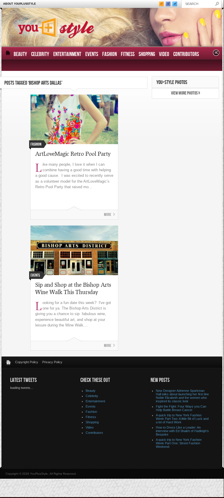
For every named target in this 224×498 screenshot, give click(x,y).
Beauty (20, 54)
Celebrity (40, 54)
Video (164, 54)
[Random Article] (216, 54)
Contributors (186, 54)
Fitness (128, 54)
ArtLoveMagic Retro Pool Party (72, 153)
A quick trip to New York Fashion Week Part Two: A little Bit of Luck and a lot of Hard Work (182, 418)
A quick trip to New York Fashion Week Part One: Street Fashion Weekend (179, 443)
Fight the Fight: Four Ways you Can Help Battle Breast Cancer (181, 408)
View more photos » (185, 93)
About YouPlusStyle (19, 3)
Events (91, 54)
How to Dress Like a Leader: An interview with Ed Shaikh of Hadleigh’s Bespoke (182, 431)
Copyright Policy (26, 362)
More (107, 214)
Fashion (109, 54)
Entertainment (67, 54)
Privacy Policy (52, 362)
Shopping (147, 54)
